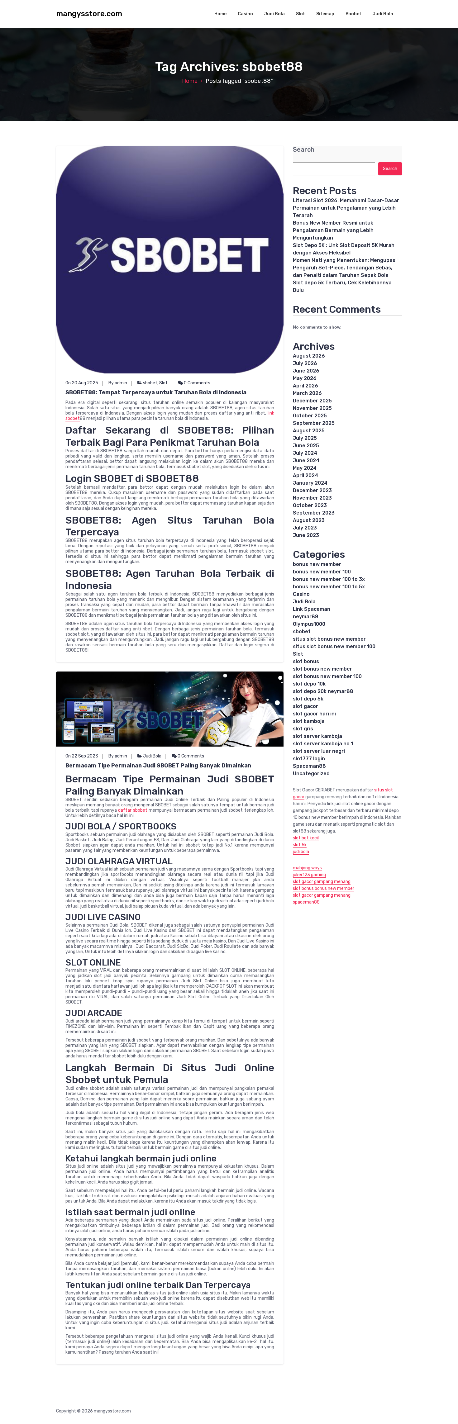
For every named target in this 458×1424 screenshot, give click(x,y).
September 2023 (314, 513)
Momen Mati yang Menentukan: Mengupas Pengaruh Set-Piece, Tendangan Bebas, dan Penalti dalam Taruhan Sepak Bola (344, 267)
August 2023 (309, 520)
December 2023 (312, 490)
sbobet (150, 383)
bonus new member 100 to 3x (329, 579)
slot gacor (305, 706)
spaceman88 (306, 902)
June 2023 (306, 535)
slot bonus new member (322, 669)
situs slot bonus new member (329, 639)
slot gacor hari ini (314, 714)
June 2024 (306, 460)
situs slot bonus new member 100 (334, 646)
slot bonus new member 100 (327, 676)
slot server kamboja (317, 736)
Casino (245, 14)
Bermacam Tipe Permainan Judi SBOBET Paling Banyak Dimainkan (158, 765)
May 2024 (305, 468)
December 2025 (312, 401)
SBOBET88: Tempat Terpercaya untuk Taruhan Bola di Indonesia (155, 392)
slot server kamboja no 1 (323, 744)
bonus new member (317, 564)
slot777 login (309, 759)
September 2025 (314, 423)
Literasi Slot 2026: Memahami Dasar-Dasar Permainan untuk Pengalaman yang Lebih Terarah (346, 207)
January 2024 (310, 483)
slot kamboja (309, 721)
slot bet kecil (306, 838)
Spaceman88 (309, 766)
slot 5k (300, 844)
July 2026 (305, 363)
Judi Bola (274, 14)
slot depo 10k (309, 684)
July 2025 (305, 438)
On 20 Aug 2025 (81, 383)
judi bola (301, 851)
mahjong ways (307, 868)
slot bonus (306, 661)
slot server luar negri (319, 751)
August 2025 (309, 431)
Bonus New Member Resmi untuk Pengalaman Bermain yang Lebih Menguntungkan (333, 230)
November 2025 (312, 408)
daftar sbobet (132, 810)
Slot (300, 14)
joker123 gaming (309, 874)
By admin (117, 383)
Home (220, 14)
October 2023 (310, 505)
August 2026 (309, 356)
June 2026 (306, 371)
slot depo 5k (308, 699)
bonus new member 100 (322, 572)
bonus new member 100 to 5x (329, 587)
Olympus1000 (309, 624)
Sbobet (353, 14)
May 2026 (305, 378)
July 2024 (305, 453)
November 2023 (312, 498)
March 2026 (307, 393)
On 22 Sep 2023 (81, 756)
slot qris (303, 729)
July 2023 (305, 528)
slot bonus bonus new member (323, 888)
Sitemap (325, 14)
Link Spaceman (311, 609)
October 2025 (310, 416)
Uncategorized (311, 773)
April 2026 (305, 386)
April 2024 (305, 475)
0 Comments (196, 383)
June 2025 (306, 446)
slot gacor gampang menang (322, 881)
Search (303, 149)
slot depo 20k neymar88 (323, 691)
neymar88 (305, 616)
